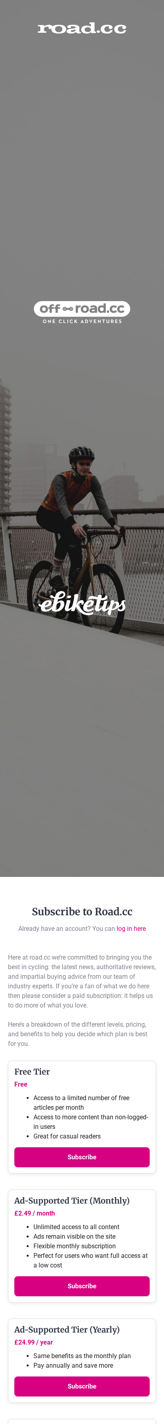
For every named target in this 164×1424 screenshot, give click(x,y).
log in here (131, 928)
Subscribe (82, 1157)
